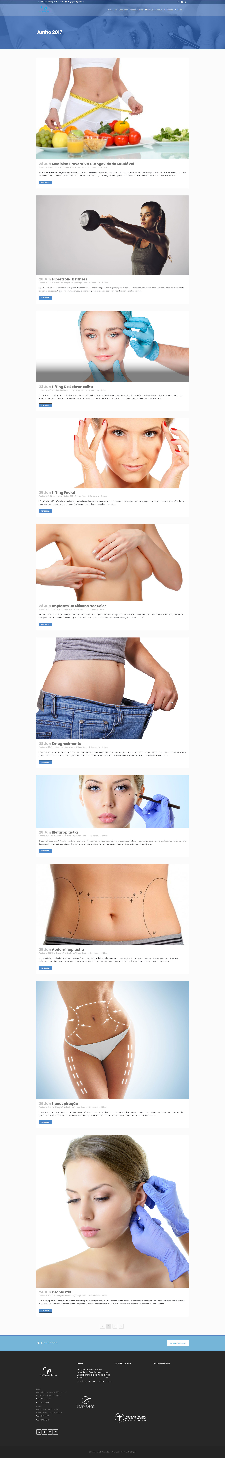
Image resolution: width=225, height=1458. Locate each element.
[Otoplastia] (112, 1211)
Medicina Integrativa (64, 283)
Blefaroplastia (65, 832)
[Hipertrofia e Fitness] (112, 235)
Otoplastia (61, 1292)
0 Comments (93, 167)
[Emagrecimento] (112, 688)
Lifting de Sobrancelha (72, 386)
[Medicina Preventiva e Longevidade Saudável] (112, 108)
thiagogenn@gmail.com (76, 2)
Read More (45, 182)
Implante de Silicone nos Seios (79, 605)
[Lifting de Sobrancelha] (112, 346)
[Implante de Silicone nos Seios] (112, 562)
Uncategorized (91, 1381)
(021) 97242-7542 (43, 1399)
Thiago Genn (80, 167)
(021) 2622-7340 (42, 1420)
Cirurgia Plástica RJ (63, 167)
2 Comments (93, 390)
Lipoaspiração (65, 1103)
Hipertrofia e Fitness (70, 279)
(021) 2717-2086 (45, 2)
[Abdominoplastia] (112, 904)
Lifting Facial (63, 492)
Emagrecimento (66, 743)
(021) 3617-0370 (57, 2)
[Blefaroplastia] (112, 801)
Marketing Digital (130, 1452)
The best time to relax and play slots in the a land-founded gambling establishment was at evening (93, 1373)
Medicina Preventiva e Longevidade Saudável (93, 163)
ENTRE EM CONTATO (177, 1343)
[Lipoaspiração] (112, 1040)
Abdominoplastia (68, 949)
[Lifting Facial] (112, 453)
